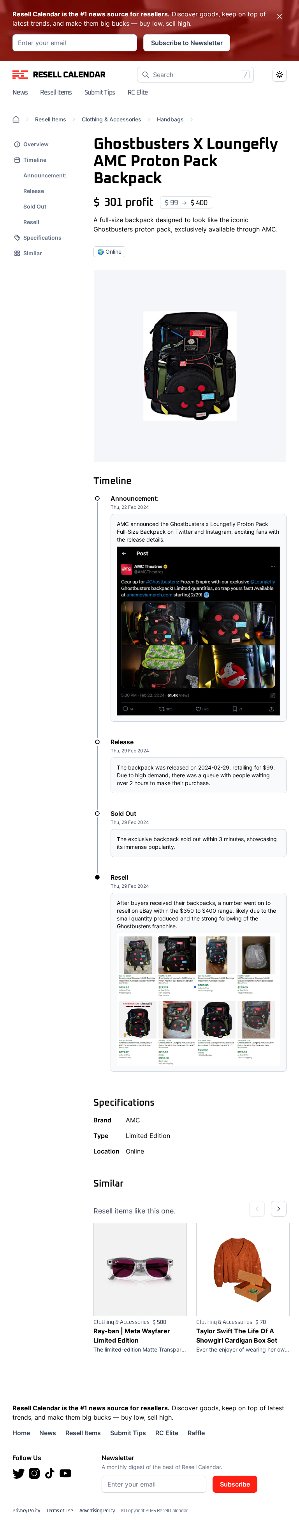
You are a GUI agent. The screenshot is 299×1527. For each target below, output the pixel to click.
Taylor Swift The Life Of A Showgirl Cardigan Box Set (236, 1335)
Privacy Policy (26, 1511)
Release (33, 191)
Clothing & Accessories (111, 119)
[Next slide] (279, 1209)
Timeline (34, 159)
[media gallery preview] (190, 366)
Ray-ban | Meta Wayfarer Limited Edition (131, 1335)
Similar (32, 253)
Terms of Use (59, 1511)
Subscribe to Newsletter (187, 43)
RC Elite (138, 92)
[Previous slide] (257, 1209)
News (20, 92)
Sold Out (34, 206)
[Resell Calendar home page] (59, 75)
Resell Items (56, 92)
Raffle (196, 1433)
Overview (36, 144)
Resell (31, 222)
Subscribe (235, 1484)
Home (21, 1433)
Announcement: (44, 175)
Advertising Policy (97, 1511)
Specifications (42, 237)
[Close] (280, 16)
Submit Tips (99, 92)
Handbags (170, 119)
